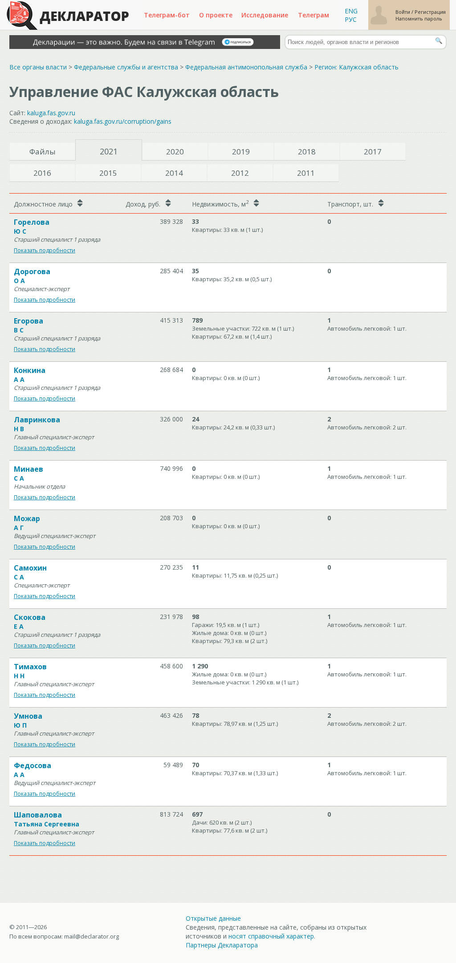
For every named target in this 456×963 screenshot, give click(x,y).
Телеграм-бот (167, 15)
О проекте (215, 15)
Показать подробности (44, 250)
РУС (351, 19)
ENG (351, 11)
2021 (109, 151)
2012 (240, 173)
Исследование (264, 15)
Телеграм (313, 15)
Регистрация (430, 11)
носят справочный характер (271, 936)
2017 (373, 151)
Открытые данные (213, 918)
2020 (175, 151)
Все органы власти (38, 67)
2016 (42, 173)
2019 (241, 151)
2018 (307, 151)
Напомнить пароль (418, 18)
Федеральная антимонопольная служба (246, 67)
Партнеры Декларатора (222, 945)
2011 (306, 173)
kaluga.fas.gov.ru (51, 113)
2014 (174, 173)
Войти (403, 11)
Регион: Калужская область (356, 67)
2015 (108, 173)
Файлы (42, 151)
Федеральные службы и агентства (126, 67)
